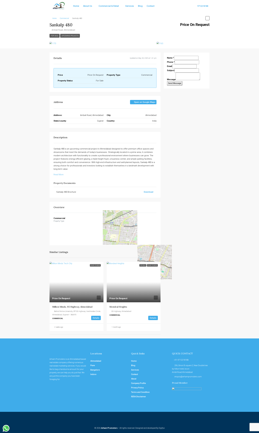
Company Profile (138, 383)
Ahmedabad (95, 361)
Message (171, 79)
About (133, 379)
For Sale (54, 36)
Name (170, 58)
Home (76, 6)
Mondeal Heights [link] (118, 306)
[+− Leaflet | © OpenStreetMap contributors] (140, 229)
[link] (76, 282)
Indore (93, 374)
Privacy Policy (137, 388)
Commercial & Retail (109, 6)
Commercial (64, 18)
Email (169, 66)
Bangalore (95, 370)
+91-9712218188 (181, 360)
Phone (171, 62)
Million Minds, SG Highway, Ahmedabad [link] (72, 306)
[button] (207, 18)
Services (129, 6)
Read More (59, 174)
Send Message (174, 83)
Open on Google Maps (144, 102)
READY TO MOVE (95, 265)
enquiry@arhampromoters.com (188, 377)
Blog (140, 6)
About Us (87, 6)
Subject (170, 70)
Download (149, 192)
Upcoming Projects (70, 36)
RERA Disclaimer (138, 397)
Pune (92, 365)
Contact (150, 6)
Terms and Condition (140, 392)
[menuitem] (201, 6)
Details (96, 318)
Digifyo (162, 428)
